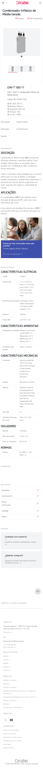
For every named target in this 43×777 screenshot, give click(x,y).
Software (6, 704)
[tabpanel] (12, 68)
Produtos (6, 660)
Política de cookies (9, 734)
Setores (6, 656)
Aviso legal (7, 744)
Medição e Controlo (10, 680)
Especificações (22, 122)
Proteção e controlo (10, 687)
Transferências (22, 129)
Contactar (6, 632)
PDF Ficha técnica (36, 19)
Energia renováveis (9, 700)
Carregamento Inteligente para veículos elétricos (19, 697)
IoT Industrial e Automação (12, 707)
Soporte (6, 663)
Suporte (4, 136)
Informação (5, 122)
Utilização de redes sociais (12, 737)
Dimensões (5, 129)
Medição (6, 684)
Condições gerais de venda (12, 741)
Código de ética (8, 748)
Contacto (6, 670)
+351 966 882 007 (10, 645)
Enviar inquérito (8, 647)
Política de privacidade (11, 730)
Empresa (6, 667)
